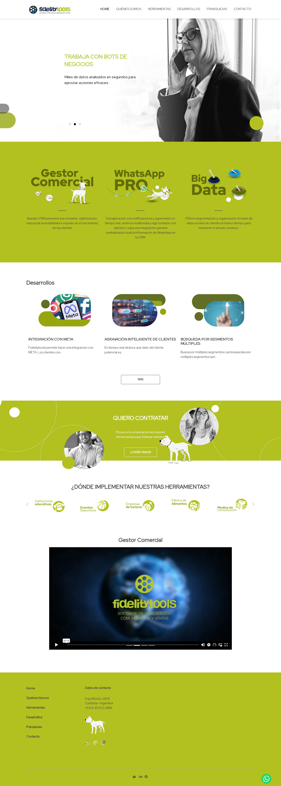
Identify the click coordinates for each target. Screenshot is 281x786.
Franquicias (217, 9)
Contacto (242, 9)
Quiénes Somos (128, 9)
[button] (5, 71)
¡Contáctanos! (140, 452)
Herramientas (159, 9)
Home (104, 9)
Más (140, 379)
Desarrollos (188, 9)
